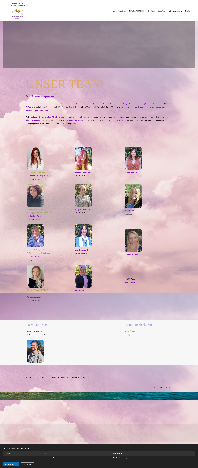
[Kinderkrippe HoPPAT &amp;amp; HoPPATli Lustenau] (17, 11)
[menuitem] (119, 11)
